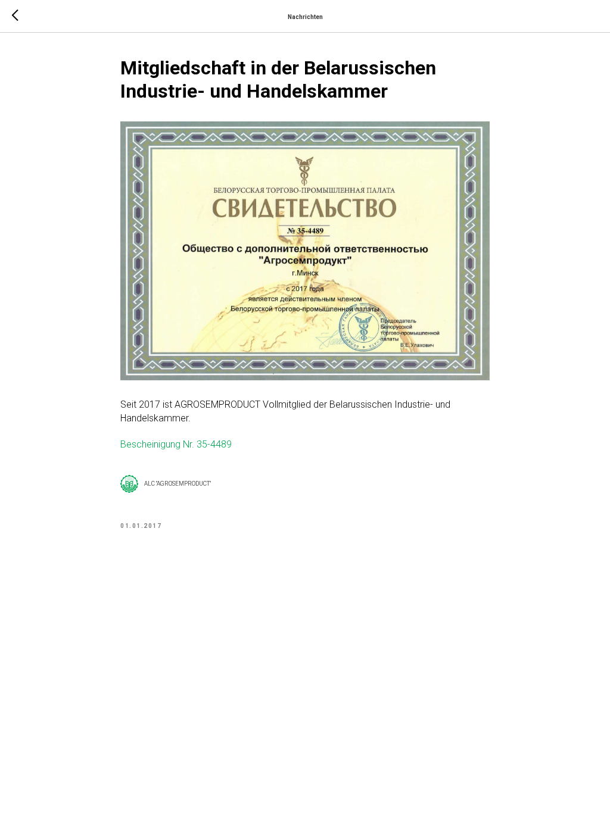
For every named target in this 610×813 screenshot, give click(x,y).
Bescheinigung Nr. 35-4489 (176, 444)
